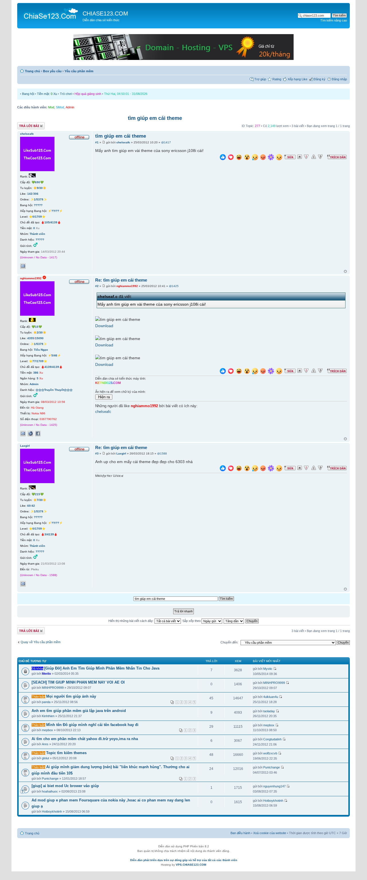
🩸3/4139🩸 (49, 534)
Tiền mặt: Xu (47, 93)
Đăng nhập (339, 79)
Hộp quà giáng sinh (88, 93)
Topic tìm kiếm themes (66, 753)
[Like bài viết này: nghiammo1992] (223, 372)
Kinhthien (48, 716)
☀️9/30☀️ (39, 188)
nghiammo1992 (127, 286)
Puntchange (50, 778)
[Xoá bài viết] (299, 157)
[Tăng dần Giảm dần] (234, 621)
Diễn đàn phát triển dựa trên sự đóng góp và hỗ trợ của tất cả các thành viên (183, 860)
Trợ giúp (260, 79)
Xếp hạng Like (297, 79)
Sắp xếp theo (192, 621)
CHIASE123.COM (105, 13)
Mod (51, 107)
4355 (30, 338)
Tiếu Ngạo (41, 349)
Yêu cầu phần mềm (79, 71)
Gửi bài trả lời (26, 124)
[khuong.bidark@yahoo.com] (23, 584)
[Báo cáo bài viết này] (306, 157)
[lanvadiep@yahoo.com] (23, 266)
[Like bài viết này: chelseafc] (223, 158)
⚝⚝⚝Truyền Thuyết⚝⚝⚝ (54, 389)
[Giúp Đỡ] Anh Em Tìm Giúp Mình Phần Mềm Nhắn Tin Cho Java (101, 668)
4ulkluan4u (270, 696)
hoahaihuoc (50, 791)
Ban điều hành (240, 833)
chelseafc (123, 142)
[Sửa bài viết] (290, 157)
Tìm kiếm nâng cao (333, 20)
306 (35, 193)
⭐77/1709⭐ (38, 361)
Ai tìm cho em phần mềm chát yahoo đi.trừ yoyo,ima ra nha (85, 739)
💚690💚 (38, 182)
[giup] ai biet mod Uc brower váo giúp (65, 786)
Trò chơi (66, 93)
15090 (39, 338)
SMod (60, 107)
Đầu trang (345, 271)
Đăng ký (319, 79)
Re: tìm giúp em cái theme (121, 280)
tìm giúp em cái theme (155, 118)
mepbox (47, 730)
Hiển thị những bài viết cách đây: (131, 621)
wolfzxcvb (270, 753)
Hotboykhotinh (52, 811)
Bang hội (28, 93)
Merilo (46, 673)
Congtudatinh (272, 739)
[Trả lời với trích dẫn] (337, 157)
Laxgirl (121, 453)
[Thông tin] (320, 157)
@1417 (166, 142)
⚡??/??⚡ (55, 210)
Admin (70, 107)
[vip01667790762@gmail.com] (23, 433)
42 (33, 505)
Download (104, 325)
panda (46, 702)
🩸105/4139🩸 (51, 222)
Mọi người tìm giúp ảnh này (71, 696)
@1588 (162, 453)
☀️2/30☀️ (39, 332)
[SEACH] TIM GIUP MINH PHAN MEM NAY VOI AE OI (78, 682)
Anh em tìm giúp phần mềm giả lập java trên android (79, 711)
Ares (45, 744)
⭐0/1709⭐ (37, 216)
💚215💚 (38, 494)
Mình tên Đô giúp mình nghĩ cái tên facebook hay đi (92, 725)
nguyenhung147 (274, 786)
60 (29, 505)
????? (38, 205)
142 (29, 193)
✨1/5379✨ (38, 199)
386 (35, 372)
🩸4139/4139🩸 (52, 366)
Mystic (267, 668)
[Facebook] (38, 433)
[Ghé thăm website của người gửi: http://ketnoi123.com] (30, 433)
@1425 (174, 286)
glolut (45, 758)
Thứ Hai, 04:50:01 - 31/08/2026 (125, 93)
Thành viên (37, 233)
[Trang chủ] (51, 13)
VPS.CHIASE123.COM (191, 864)
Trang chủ (32, 71)
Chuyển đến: (229, 642)
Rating (276, 79)
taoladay (269, 711)
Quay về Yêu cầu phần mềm (40, 642)
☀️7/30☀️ (39, 500)
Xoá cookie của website (269, 833)
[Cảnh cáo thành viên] (314, 157)
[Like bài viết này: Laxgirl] (223, 469)
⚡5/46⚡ (54, 355)
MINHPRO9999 (53, 687)
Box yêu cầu (52, 71)
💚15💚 (37, 326)
